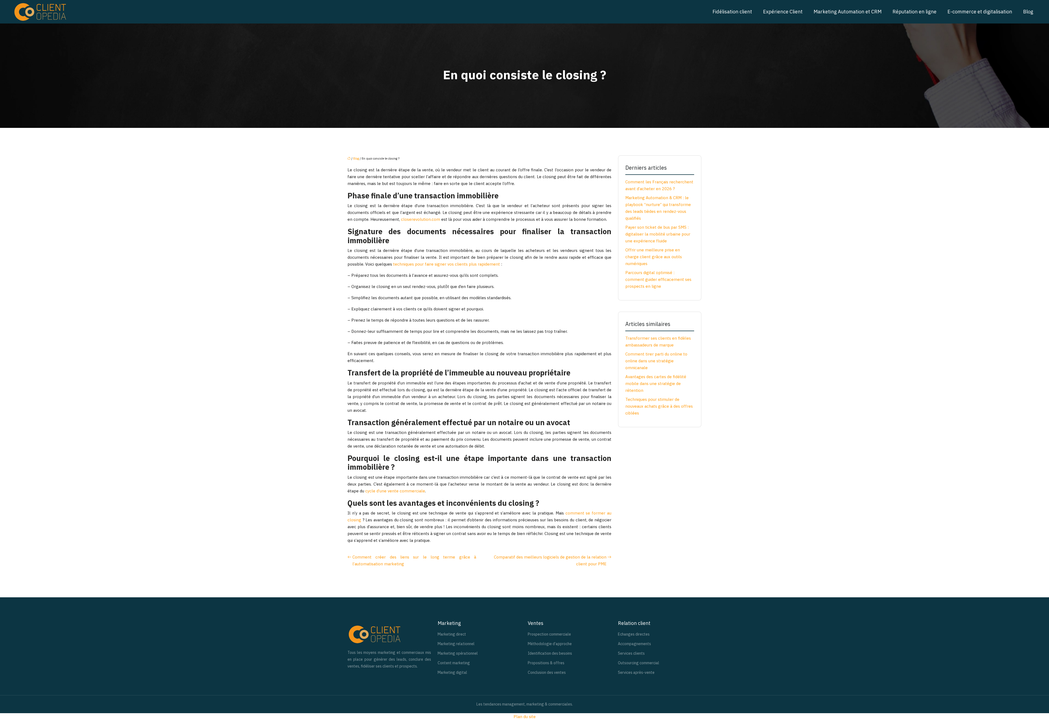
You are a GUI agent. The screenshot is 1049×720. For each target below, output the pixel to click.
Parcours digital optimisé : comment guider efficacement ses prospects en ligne (658, 279)
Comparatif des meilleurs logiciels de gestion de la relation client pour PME (550, 560)
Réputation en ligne (914, 11)
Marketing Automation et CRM (848, 11)
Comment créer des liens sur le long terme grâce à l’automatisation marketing (414, 560)
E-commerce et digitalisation (979, 11)
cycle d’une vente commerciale (395, 490)
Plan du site (525, 716)
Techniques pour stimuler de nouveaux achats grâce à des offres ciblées (659, 406)
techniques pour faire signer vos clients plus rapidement (446, 264)
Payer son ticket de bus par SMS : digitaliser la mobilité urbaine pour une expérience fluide (657, 234)
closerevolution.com (420, 219)
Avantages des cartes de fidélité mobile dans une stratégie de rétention (655, 383)
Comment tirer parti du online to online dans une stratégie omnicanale (656, 360)
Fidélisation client (732, 11)
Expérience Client (783, 11)
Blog (1028, 11)
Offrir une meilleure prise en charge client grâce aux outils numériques (653, 256)
